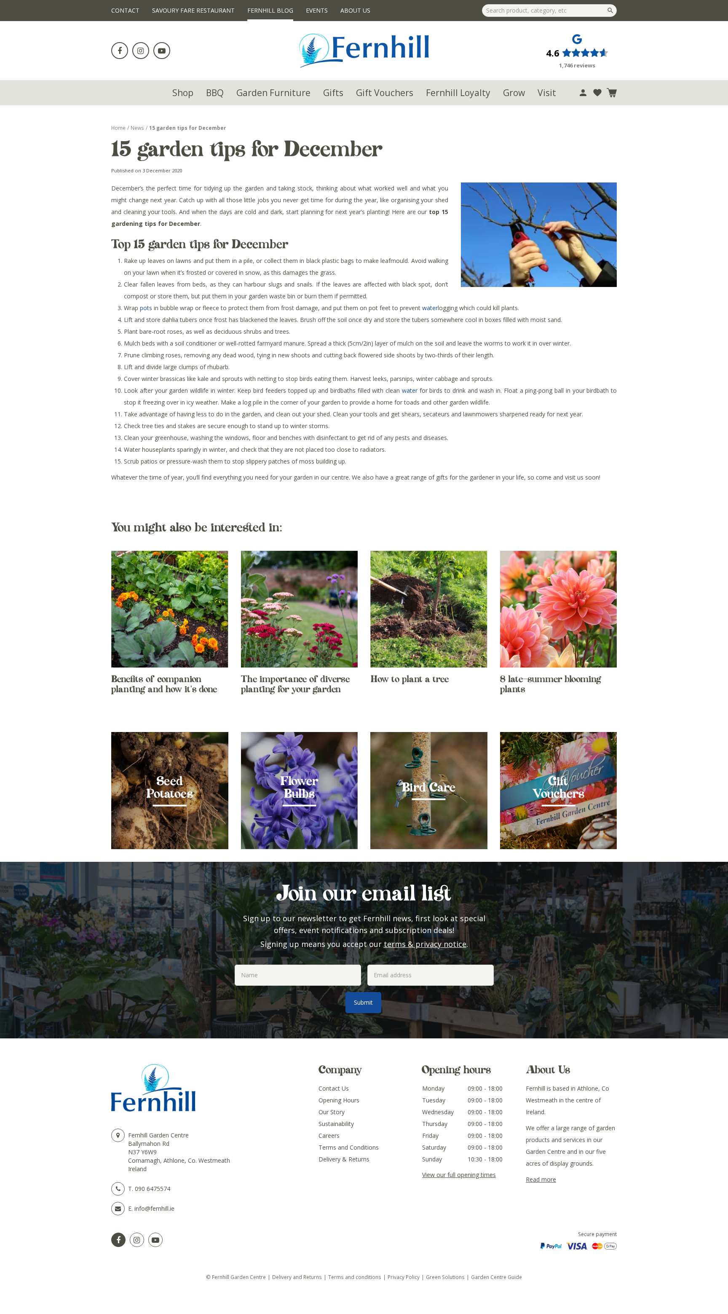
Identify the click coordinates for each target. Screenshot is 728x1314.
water (430, 308)
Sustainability (336, 1124)
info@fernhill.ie (154, 1208)
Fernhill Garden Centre (158, 1135)
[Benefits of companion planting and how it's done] (169, 609)
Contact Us (333, 1088)
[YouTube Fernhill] (155, 1240)
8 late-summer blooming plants (550, 684)
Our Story (331, 1112)
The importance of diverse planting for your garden (295, 684)
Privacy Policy (404, 1277)
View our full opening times (459, 1175)
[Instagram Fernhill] (137, 1240)
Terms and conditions (354, 1277)
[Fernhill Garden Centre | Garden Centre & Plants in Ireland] (364, 50)
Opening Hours (338, 1100)
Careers (329, 1136)
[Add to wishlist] (597, 93)
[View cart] (612, 93)
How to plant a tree (409, 679)
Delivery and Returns (297, 1277)
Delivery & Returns (343, 1159)
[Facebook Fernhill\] (118, 1240)
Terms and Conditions (348, 1147)
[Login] (583, 93)
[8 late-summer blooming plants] (558, 609)
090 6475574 (152, 1189)
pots (146, 308)
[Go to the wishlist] (597, 93)
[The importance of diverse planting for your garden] (299, 609)
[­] (119, 50)
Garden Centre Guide (496, 1277)
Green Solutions (445, 1277)
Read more (541, 1179)
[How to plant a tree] (428, 609)
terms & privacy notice (425, 944)
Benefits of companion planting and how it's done (164, 684)
